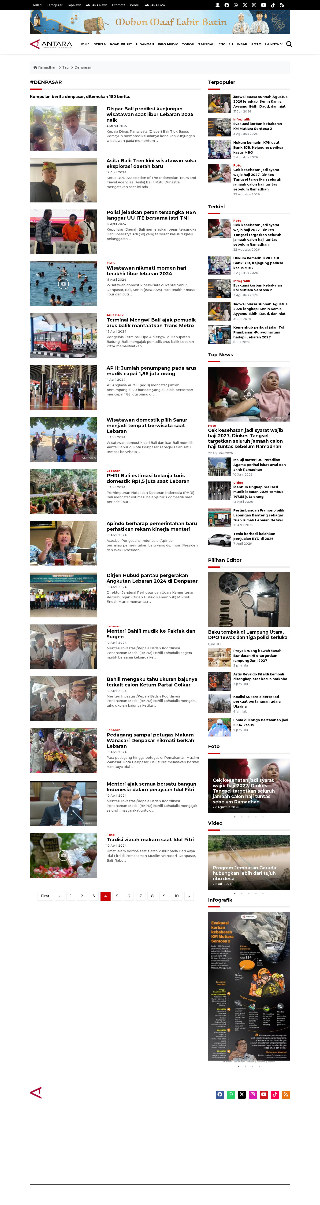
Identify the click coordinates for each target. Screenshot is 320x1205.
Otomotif (118, 5)
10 (177, 896)
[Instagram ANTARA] (254, 5)
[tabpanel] (249, 786)
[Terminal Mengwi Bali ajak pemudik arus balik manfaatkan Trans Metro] (63, 335)
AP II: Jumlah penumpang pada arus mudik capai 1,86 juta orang (152, 370)
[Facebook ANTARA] (226, 5)
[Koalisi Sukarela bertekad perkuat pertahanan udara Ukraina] (219, 703)
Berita (99, 44)
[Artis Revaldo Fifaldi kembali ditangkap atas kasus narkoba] (219, 681)
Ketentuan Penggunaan (252, 1127)
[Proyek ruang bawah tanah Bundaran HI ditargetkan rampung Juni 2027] (219, 657)
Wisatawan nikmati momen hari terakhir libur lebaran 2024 (146, 270)
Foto (256, 44)
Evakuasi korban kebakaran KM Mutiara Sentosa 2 (245, 1048)
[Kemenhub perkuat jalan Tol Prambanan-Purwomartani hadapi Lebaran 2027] (219, 334)
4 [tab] (256, 816)
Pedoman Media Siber (249, 1160)
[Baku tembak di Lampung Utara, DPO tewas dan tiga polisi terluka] (249, 599)
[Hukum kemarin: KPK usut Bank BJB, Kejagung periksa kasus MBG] (219, 149)
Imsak (242, 44)
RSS (233, 1168)
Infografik (241, 119)
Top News (74, 5)
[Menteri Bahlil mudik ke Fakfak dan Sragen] (63, 646)
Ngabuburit (121, 44)
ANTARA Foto (155, 5)
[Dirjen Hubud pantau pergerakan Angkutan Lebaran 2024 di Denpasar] (63, 595)
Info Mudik (168, 44)
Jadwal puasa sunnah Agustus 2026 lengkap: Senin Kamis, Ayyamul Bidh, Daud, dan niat (260, 102)
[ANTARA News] (51, 44)
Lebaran (113, 471)
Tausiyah (206, 44)
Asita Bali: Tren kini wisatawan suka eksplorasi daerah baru (151, 163)
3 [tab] (249, 816)
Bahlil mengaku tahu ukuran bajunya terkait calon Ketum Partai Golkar (152, 682)
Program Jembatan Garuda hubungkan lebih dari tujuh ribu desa (244, 873)
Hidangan (145, 44)
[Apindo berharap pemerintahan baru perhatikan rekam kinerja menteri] (63, 543)
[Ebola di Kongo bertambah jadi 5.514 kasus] (219, 727)
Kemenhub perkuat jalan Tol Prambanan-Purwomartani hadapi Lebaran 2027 (258, 332)
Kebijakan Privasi (245, 1135)
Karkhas (171, 1110)
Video (238, 482)
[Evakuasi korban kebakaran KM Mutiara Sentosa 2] (219, 126)
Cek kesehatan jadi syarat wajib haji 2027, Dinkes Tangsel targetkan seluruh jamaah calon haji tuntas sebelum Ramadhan (257, 179)
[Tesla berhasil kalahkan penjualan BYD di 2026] (219, 540)
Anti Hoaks (173, 1118)
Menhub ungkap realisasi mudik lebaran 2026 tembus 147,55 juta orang (258, 492)
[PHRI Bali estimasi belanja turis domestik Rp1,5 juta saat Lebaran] (63, 491)
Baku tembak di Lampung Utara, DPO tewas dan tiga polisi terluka (247, 634)
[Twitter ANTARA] (245, 5)
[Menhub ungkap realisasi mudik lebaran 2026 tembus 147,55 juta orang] (219, 490)
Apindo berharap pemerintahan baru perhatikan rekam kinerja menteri (152, 526)
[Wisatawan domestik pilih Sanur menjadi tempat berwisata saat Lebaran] (63, 439)
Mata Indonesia (177, 1135)
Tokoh (188, 44)
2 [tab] (242, 816)
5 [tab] (263, 816)
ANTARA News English (250, 1110)
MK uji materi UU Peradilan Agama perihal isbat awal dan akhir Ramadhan (259, 465)
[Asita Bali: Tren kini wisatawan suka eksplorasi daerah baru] (63, 180)
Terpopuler (55, 5)
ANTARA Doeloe (178, 1143)
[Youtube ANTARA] (263, 5)
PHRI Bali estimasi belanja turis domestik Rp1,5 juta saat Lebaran (148, 478)
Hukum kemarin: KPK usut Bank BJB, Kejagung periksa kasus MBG (258, 147)
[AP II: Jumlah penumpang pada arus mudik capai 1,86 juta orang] (63, 387)
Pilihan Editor (225, 560)
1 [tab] (235, 816)
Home (84, 44)
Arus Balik (115, 315)
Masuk (236, 1118)
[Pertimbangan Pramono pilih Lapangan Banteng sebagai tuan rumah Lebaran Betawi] (219, 517)
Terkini (37, 5)
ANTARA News (96, 5)
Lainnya (272, 44)
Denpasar (82, 67)
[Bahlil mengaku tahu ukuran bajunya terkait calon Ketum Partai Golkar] (63, 698)
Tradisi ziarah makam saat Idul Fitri (150, 839)
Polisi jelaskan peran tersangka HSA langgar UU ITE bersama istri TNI (151, 215)
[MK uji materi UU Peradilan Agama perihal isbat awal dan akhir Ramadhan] (219, 466)
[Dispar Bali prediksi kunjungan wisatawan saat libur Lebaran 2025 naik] (63, 128)
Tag (65, 67)
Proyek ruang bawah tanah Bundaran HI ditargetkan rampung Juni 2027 (257, 656)
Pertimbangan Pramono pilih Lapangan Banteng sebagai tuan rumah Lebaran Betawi (258, 515)
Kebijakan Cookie (245, 1143)
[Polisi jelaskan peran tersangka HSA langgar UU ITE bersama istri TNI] (63, 231)
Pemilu (135, 5)
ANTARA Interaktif (180, 1127)
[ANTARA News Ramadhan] (56, 1092)
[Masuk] (218, 5)
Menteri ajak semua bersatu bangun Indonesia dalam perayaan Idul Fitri (151, 786)
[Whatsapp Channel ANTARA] (236, 5)
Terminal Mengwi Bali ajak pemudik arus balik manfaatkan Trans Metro (151, 322)
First (45, 896)
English (226, 44)
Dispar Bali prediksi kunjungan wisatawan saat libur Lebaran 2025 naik (150, 114)
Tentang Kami (242, 1151)
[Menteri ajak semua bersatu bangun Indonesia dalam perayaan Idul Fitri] (63, 803)
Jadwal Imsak (108, 1168)
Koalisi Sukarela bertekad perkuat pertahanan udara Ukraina (257, 702)
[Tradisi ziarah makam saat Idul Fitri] (63, 855)
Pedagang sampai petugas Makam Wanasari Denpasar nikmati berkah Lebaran (150, 740)
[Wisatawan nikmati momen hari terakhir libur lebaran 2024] (63, 283)
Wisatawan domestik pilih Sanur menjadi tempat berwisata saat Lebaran (147, 425)
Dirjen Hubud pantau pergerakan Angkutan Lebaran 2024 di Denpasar (152, 578)
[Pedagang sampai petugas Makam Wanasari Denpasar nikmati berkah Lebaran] (63, 750)
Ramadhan (47, 67)
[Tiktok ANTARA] (273, 5)
